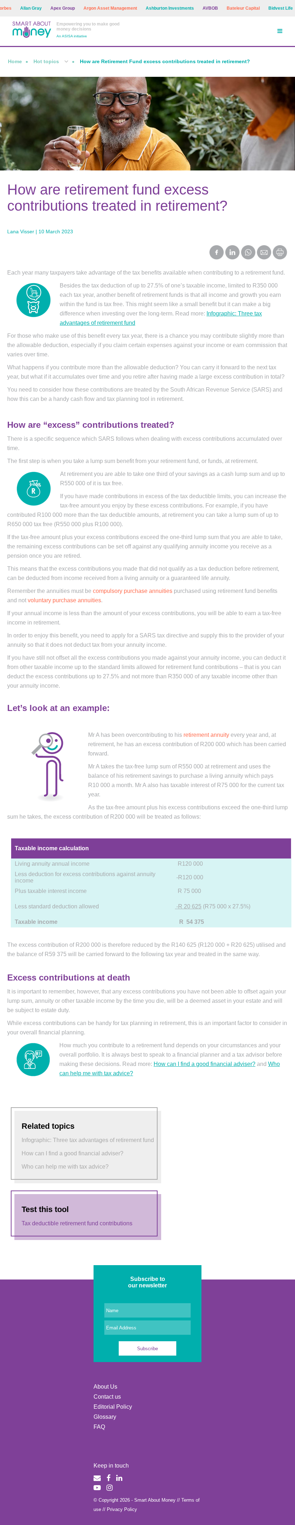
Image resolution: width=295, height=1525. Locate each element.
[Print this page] (280, 257)
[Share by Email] (264, 253)
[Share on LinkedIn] (232, 253)
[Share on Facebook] (216, 253)
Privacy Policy (122, 1509)
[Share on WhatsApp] (248, 253)
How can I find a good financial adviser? (204, 1064)
